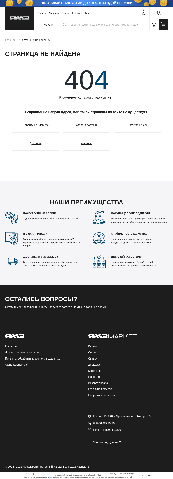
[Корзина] (163, 24)
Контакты (77, 13)
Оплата (42, 13)
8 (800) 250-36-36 (104, 422)
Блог (87, 13)
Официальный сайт (17, 364)
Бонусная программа (101, 395)
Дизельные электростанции (22, 352)
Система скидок (137, 125)
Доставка (54, 13)
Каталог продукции (86, 125)
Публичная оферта (100, 389)
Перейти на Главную (36, 125)
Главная (10, 40)
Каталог (93, 346)
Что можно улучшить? (107, 442)
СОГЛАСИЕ (48, 477)
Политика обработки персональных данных (32, 358)
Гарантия (94, 376)
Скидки (65, 13)
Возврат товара (98, 383)
